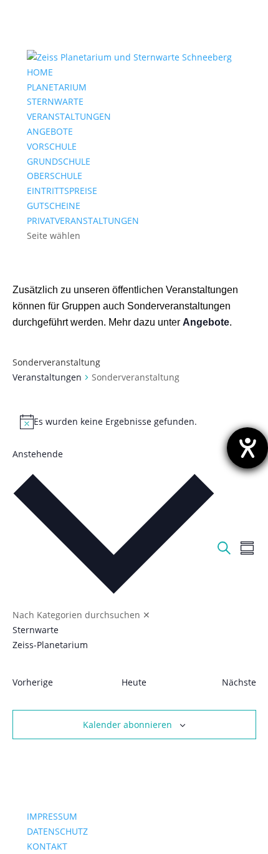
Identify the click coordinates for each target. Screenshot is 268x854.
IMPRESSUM (52, 816)
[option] (113, 630)
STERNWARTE (55, 101)
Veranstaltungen (47, 377)
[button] (113, 557)
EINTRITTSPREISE (62, 191)
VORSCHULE (52, 146)
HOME (40, 72)
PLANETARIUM (57, 87)
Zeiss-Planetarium (50, 645)
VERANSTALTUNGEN (69, 116)
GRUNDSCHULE (58, 161)
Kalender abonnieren (127, 724)
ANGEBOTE (50, 131)
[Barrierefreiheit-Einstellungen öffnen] (247, 447)
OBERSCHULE (54, 176)
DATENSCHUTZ (57, 831)
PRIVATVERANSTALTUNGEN (83, 220)
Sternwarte (35, 630)
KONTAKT (47, 846)
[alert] (134, 422)
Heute (134, 682)
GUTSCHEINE (53, 205)
